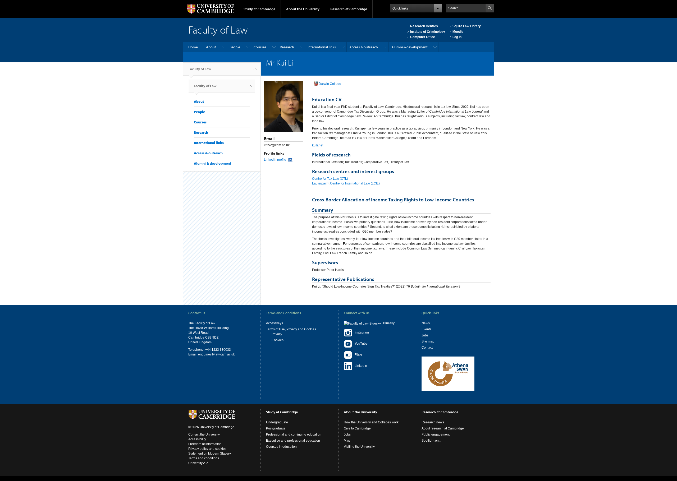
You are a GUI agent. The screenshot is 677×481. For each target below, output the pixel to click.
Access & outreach (363, 47)
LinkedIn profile (275, 159)
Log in (456, 37)
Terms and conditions (203, 458)
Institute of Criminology (427, 32)
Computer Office (422, 37)
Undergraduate (277, 422)
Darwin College (330, 84)
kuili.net (317, 145)
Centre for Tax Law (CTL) (330, 179)
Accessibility (197, 439)
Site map (428, 341)
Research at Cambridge (348, 9)
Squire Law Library (466, 26)
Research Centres (424, 26)
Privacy (277, 334)
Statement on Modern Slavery (209, 453)
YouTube (360, 343)
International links (322, 47)
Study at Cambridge (259, 9)
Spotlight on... (431, 440)
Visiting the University (359, 446)
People (235, 47)
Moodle (457, 32)
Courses (260, 47)
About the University (302, 9)
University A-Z (198, 463)
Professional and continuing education (293, 434)
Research (287, 47)
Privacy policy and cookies (207, 449)
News (426, 323)
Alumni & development (409, 47)
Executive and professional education (293, 440)
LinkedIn (359, 366)
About (211, 47)
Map (347, 440)
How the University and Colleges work (371, 422)
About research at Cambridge (443, 428)
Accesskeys (274, 323)
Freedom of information (205, 444)
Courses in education (281, 446)
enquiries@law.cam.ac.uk (216, 354)
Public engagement (436, 434)
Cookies (277, 340)
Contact (427, 347)
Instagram (360, 332)
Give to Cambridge (357, 428)
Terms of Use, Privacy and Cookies (291, 329)
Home (193, 47)
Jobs (425, 335)
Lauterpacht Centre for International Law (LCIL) (346, 183)
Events (426, 329)
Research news (433, 422)
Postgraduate (275, 428)
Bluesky (388, 323)
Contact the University (204, 434)
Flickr (357, 355)
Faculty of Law (200, 69)
